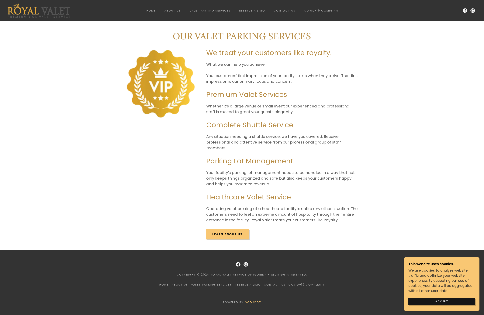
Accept (441, 301)
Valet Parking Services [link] (210, 10)
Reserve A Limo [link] (252, 10)
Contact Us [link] (284, 10)
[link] (39, 10)
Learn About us (227, 234)
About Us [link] (172, 10)
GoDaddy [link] (253, 302)
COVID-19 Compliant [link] (322, 10)
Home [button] (164, 284)
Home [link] (151, 10)
